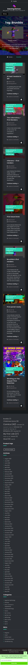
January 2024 (8, 526)
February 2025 (8, 498)
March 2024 (8, 522)
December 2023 (9, 528)
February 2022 (8, 576)
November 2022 (9, 556)
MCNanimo (8, 431)
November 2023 (9, 530)
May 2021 (7, 591)
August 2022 (8, 563)
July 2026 (7, 461)
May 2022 (7, 569)
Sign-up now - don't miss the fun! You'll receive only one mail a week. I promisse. (14, 656)
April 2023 (7, 545)
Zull (13, 439)
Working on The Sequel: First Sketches (13, 381)
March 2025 (8, 495)
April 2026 (7, 467)
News (6, 621)
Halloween (18, 427)
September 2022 (9, 561)
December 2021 (9, 578)
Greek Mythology (9, 608)
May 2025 (7, 491)
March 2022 (8, 574)
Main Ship (13, 429)
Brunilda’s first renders (13, 260)
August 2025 (8, 485)
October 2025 (8, 480)
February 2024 (8, 524)
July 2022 (7, 565)
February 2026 (8, 471)
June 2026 (7, 463)
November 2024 (9, 504)
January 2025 (8, 500)
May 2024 (7, 517)
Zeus (7, 439)
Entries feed (8, 637)
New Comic (8, 619)
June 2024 (7, 515)
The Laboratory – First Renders (14, 119)
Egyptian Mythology (10, 600)
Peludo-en (6, 436)
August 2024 (8, 511)
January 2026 (8, 474)
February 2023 (8, 550)
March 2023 (8, 548)
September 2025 (9, 482)
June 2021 (7, 589)
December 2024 (9, 502)
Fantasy (7, 602)
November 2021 (9, 580)
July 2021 (7, 587)
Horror (6, 611)
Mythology (7, 617)
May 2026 (7, 465)
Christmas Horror (11, 421)
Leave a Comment (14, 96)
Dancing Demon (14, 9)
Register (7, 632)
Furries (11, 427)
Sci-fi (6, 624)
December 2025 (9, 476)
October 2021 (8, 582)
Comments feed (9, 639)
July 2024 (7, 513)
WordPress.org (8, 641)
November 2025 (9, 478)
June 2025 (7, 489)
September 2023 (9, 535)
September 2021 (9, 585)
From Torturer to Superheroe (11, 64)
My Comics (10, 67)
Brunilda (7, 419)
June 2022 (7, 567)
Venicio (14, 436)
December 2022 (9, 554)
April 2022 (7, 572)
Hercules (6, 429)
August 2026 (8, 458)
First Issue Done (13, 217)
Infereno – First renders (13, 162)
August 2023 (8, 537)
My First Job (10, 70)
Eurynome (5, 427)
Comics (9, 424)
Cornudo (20, 424)
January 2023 (8, 552)
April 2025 (7, 493)
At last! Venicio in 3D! (14, 77)
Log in (6, 635)
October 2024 (8, 506)
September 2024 (9, 508)
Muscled (17, 431)
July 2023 (7, 539)
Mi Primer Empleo (9, 449)
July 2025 (7, 487)
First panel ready (14, 307)
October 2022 (8, 558)
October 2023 (8, 532)
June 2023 (7, 541)
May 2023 (7, 543)
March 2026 (8, 469)
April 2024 (7, 519)
